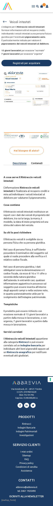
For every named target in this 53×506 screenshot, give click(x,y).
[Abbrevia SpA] (7, 6)
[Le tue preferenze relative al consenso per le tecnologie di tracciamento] (50, 379)
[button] (5, 21)
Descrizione (19, 163)
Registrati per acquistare (26, 63)
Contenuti (37, 163)
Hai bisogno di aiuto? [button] (26, 150)
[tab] (20, 163)
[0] (41, 6)
